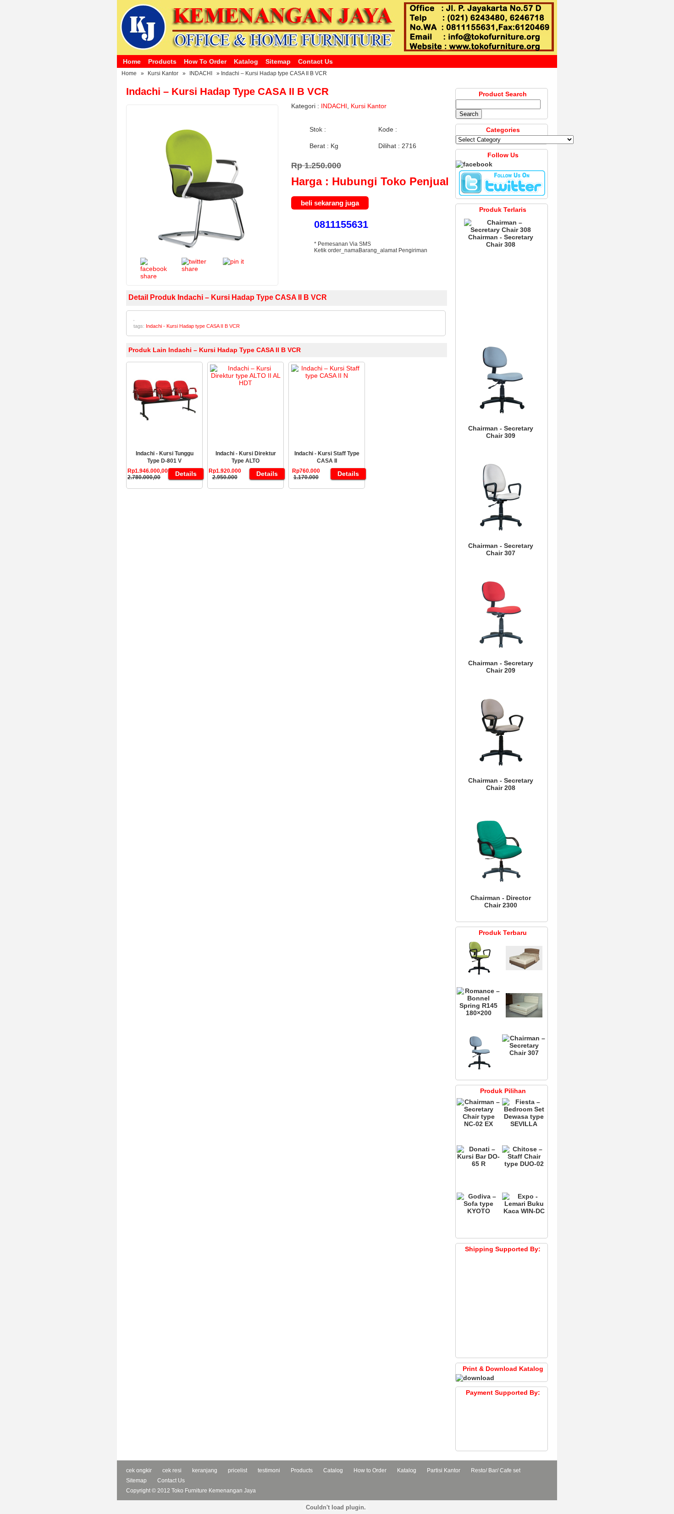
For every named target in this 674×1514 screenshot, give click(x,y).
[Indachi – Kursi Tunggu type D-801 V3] (164, 431)
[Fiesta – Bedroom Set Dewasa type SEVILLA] (524, 1123)
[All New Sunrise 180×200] (524, 1021)
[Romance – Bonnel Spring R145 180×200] (478, 1013)
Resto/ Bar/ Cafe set (495, 1470)
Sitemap (278, 61)
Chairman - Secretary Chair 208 (500, 784)
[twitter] (501, 195)
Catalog (333, 1470)
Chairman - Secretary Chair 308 (500, 240)
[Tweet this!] (195, 268)
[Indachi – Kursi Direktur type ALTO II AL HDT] (245, 383)
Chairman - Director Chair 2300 (500, 901)
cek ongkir (139, 1470)
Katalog (246, 61)
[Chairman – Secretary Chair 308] (500, 229)
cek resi (172, 1470)
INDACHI (200, 73)
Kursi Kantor (163, 73)
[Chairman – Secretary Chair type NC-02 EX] (478, 1123)
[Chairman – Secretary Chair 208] (500, 773)
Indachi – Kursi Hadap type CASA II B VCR (227, 91)
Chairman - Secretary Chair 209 (500, 666)
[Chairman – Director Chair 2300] (500, 890)
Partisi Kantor (443, 1470)
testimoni (269, 1470)
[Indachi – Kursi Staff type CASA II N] (326, 375)
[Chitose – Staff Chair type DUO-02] (524, 1163)
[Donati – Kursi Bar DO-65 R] (478, 1163)
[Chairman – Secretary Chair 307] (500, 538)
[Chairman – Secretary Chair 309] (500, 421)
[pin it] (233, 261)
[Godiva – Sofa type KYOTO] (478, 1211)
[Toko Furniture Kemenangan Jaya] (337, 52)
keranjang (204, 1470)
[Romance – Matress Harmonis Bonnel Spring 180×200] (524, 974)
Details (186, 473)
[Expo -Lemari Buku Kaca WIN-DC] (524, 1211)
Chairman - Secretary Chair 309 (500, 432)
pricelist (237, 1470)
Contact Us (315, 61)
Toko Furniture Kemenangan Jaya (213, 1490)
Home (132, 61)
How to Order (205, 61)
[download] (475, 1377)
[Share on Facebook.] (154, 276)
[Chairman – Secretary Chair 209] (500, 655)
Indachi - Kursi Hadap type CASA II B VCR (193, 326)
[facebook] (474, 164)
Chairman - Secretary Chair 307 (500, 549)
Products (162, 61)
